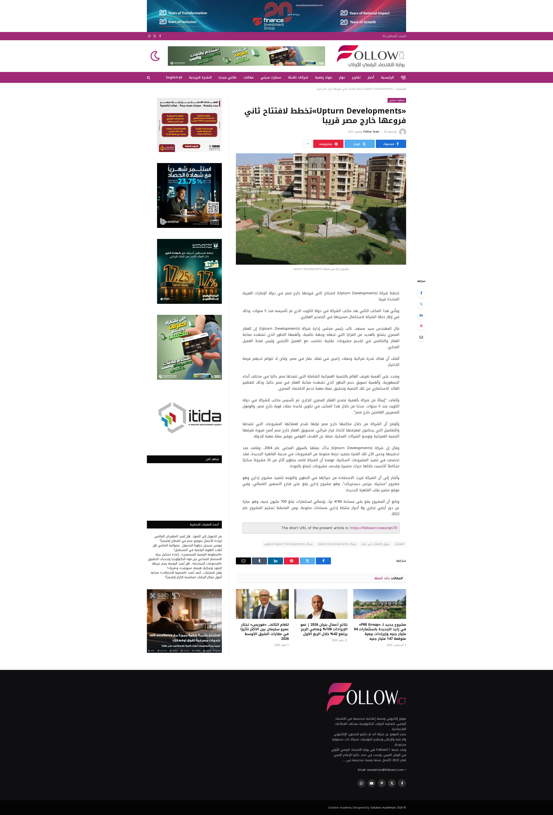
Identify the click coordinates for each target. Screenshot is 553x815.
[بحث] (149, 77)
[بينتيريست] (421, 326)
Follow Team (371, 131)
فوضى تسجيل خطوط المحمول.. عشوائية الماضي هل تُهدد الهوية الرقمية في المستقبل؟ (187, 548)
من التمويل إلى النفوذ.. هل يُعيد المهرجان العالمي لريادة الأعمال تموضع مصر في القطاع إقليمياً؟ (188, 538)
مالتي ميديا (228, 77)
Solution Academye (383, 807)
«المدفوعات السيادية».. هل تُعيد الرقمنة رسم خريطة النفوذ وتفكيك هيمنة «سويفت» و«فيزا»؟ (187, 566)
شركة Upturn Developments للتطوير (288, 544)
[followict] (369, 56)
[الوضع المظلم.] (155, 56)
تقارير (356, 77)
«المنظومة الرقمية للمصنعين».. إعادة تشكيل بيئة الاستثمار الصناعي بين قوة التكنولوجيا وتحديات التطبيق (185, 557)
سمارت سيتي (271, 77)
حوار (342, 77)
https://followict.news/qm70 (373, 528)
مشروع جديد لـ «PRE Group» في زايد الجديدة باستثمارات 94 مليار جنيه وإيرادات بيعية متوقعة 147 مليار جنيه (380, 631)
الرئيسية (387, 77)
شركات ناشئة (298, 77)
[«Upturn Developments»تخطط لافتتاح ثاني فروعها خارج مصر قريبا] (321, 209)
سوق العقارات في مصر (375, 544)
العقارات (399, 544)
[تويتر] (421, 304)
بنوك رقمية (323, 77)
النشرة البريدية (200, 77)
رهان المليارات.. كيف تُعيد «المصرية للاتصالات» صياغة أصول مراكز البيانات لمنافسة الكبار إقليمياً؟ (186, 575)
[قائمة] (403, 77)
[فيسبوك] (421, 293)
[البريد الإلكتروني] (421, 337)
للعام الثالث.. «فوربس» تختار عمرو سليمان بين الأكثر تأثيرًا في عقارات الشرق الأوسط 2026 (264, 631)
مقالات (248, 77)
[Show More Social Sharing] (308, 144)
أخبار (370, 77)
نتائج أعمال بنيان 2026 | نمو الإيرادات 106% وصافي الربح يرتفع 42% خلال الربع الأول (323, 629)
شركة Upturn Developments (337, 544)
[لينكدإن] (421, 315)
